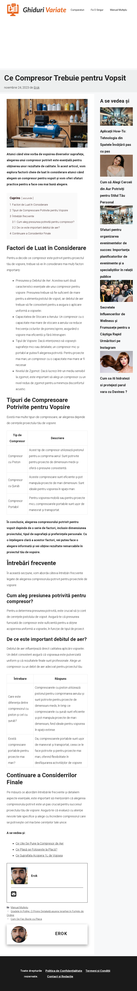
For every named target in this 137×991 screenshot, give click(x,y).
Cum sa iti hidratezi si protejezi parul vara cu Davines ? (115, 385)
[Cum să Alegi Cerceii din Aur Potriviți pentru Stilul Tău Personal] (116, 167)
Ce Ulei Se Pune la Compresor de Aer (40, 843)
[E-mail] (13, 895)
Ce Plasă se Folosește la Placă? (36, 849)
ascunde (27, 198)
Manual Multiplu (118, 9)
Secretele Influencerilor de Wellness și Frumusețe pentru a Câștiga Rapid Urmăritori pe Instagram (115, 327)
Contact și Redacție (60, 976)
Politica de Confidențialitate (63, 970)
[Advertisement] (68, 44)
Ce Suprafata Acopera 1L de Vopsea (39, 855)
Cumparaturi (77, 9)
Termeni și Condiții (98, 970)
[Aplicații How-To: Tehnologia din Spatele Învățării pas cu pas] (116, 117)
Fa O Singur (97, 9)
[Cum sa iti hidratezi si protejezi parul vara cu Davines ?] (116, 363)
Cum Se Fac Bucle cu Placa (26, 919)
